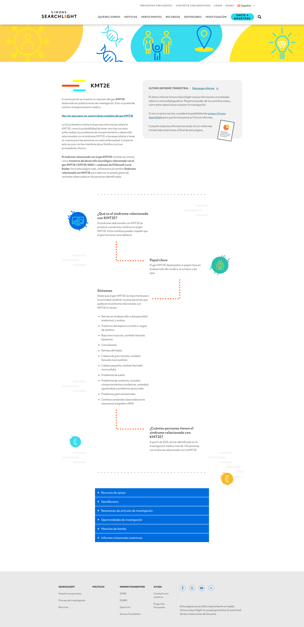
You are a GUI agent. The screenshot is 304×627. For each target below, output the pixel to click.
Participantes (151, 17)
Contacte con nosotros (193, 5)
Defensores (193, 17)
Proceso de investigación (72, 600)
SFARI (123, 593)
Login (218, 5)
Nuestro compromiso (70, 593)
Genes (229, 5)
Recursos (173, 17)
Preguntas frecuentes (156, 5)
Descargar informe (203, 88)
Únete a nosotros (242, 17)
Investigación (216, 17)
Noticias (130, 17)
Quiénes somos (109, 17)
